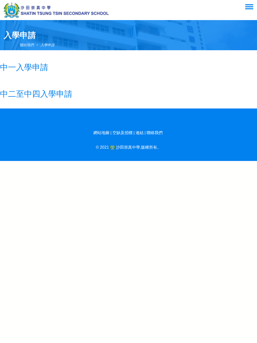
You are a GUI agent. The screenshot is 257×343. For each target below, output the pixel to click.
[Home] (57, 10)
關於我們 (27, 45)
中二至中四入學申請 (36, 93)
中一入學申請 (24, 67)
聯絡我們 (155, 133)
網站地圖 (101, 133)
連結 (140, 133)
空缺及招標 (122, 133)
